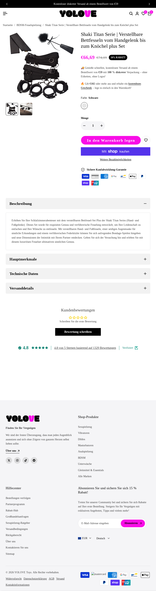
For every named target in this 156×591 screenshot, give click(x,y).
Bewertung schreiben (78, 331)
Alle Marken (85, 476)
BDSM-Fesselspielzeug (29, 25)
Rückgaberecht (13, 535)
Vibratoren (83, 433)
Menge (84, 118)
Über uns (10, 541)
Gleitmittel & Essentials (91, 470)
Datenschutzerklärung (35, 578)
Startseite (8, 25)
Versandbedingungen (17, 529)
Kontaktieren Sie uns (17, 547)
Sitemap (10, 553)
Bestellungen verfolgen (18, 498)
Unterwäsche (85, 463)
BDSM (81, 457)
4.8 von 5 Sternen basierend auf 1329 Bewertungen (85, 347)
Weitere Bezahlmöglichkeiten (115, 159)
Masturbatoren (85, 445)
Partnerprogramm (15, 504)
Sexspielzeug (85, 426)
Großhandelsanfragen (17, 516)
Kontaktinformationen (17, 584)
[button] (146, 140)
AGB (51, 578)
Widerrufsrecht (14, 578)
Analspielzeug (85, 451)
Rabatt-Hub (12, 510)
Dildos (81, 439)
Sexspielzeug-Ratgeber (18, 522)
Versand (60, 578)
